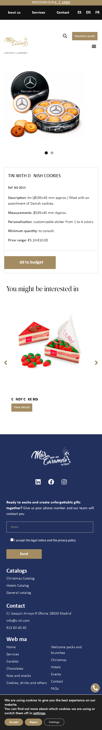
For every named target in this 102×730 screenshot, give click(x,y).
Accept (13, 722)
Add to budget (30, 262)
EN (88, 12)
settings (39, 713)
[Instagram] (64, 482)
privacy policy (67, 540)
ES (79, 12)
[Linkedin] (38, 482)
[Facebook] (51, 482)
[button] (93, 46)
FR (97, 12)
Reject (33, 722)
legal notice (38, 540)
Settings (54, 722)
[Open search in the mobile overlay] (65, 36)
